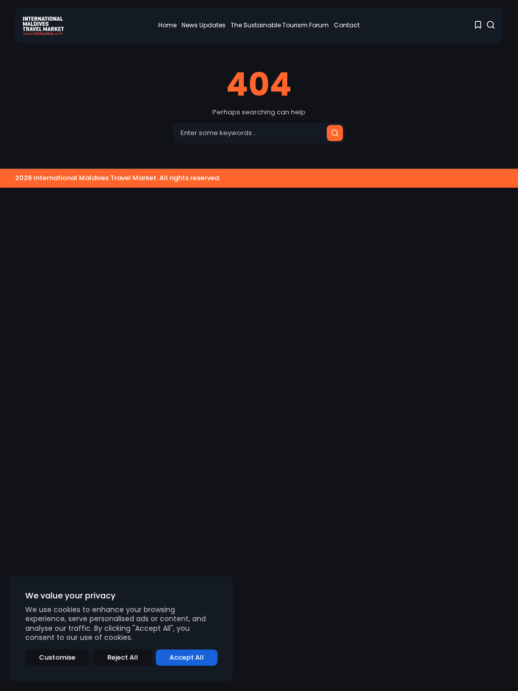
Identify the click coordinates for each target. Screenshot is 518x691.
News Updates (204, 25)
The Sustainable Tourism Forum (280, 25)
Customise (57, 657)
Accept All (186, 657)
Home (167, 25)
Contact (347, 25)
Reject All (122, 657)
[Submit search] (335, 133)
